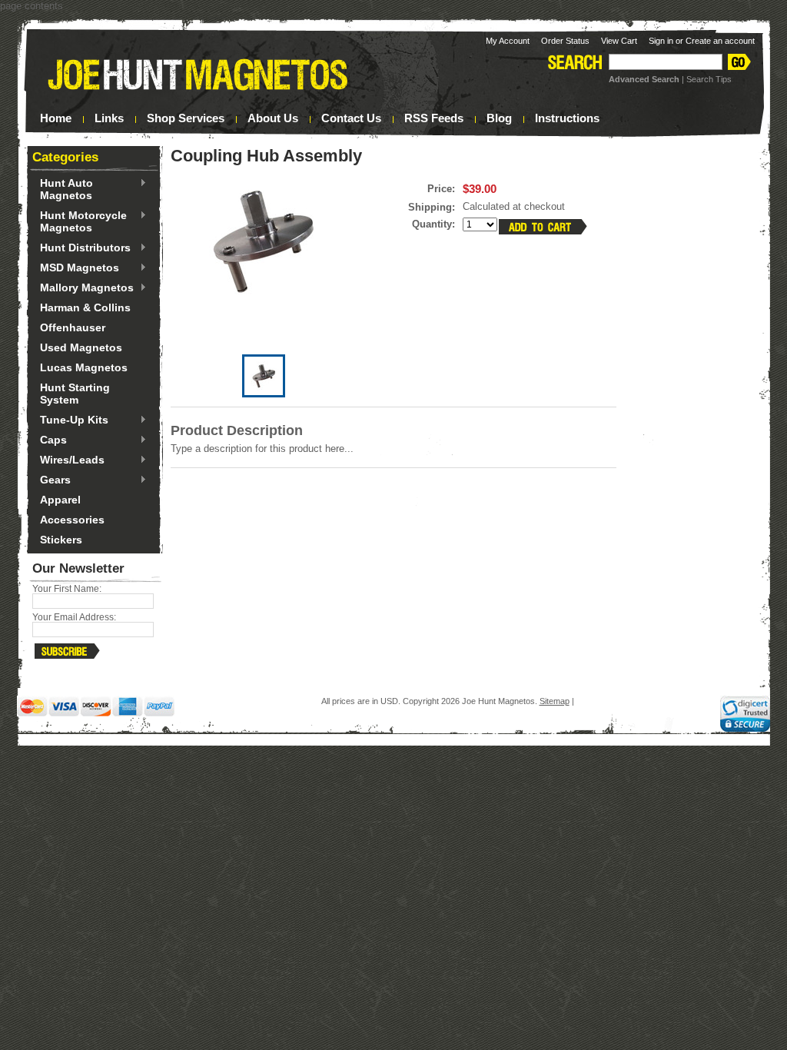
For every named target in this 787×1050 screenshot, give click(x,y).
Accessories (72, 519)
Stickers (61, 539)
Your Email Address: (74, 617)
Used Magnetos (81, 347)
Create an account (720, 40)
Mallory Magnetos (83, 288)
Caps (49, 440)
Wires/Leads (68, 460)
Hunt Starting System (75, 393)
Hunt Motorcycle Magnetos (79, 221)
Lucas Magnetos (84, 367)
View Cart (619, 40)
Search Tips (709, 79)
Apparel (60, 499)
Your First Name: (66, 588)
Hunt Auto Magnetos (62, 189)
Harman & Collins (85, 307)
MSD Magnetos (75, 268)
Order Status (565, 40)
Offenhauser (72, 327)
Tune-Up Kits (70, 420)
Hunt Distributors (81, 248)
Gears (51, 480)
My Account (508, 40)
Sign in (661, 40)
